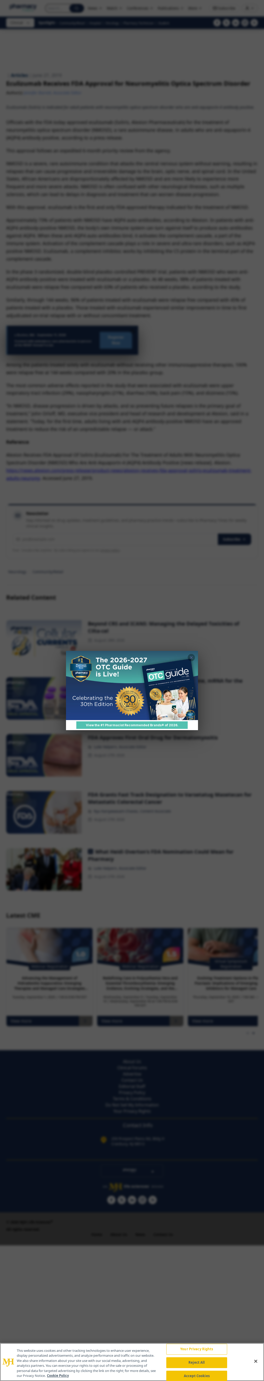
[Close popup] (191, 657)
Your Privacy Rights (196, 1349)
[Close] (255, 1361)
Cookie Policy (58, 1375)
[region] (132, 1362)
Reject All (196, 1362)
